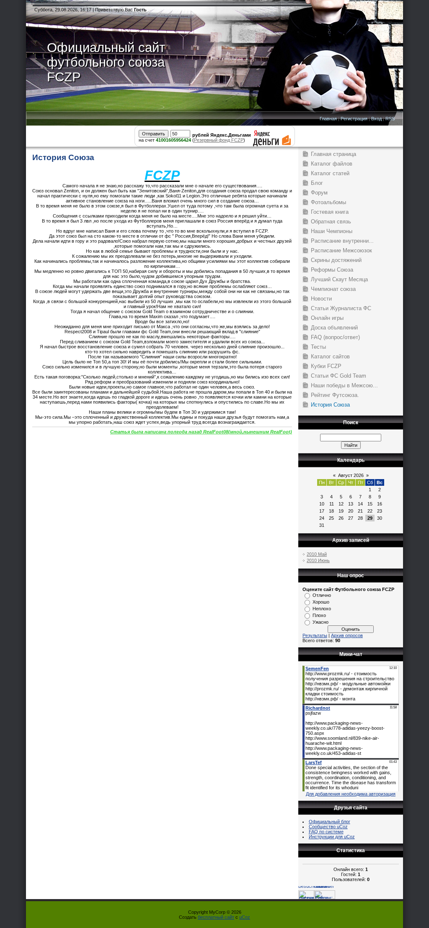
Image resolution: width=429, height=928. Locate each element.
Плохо (319, 615)
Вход (376, 118)
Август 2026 (351, 475)
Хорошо (321, 601)
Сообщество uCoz (328, 826)
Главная (328, 118)
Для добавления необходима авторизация (350, 793)
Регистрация (354, 118)
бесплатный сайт (216, 917)
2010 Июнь (318, 560)
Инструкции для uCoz (332, 836)
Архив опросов (347, 635)
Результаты (314, 635)
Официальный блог (329, 821)
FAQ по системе (326, 831)
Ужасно (320, 622)
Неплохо (322, 608)
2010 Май (317, 554)
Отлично (322, 595)
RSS (390, 118)
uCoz (244, 917)
